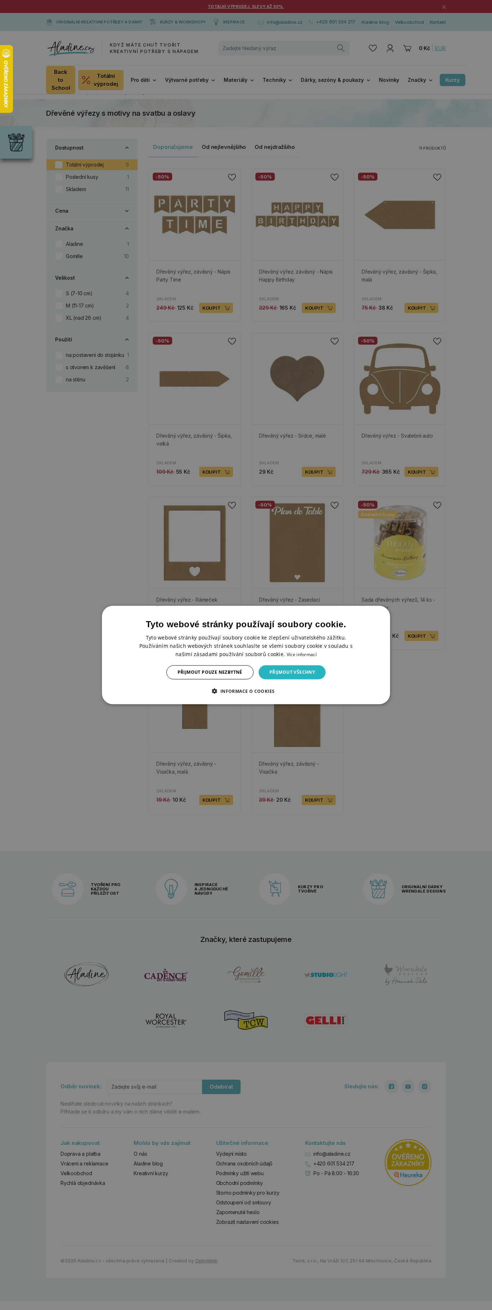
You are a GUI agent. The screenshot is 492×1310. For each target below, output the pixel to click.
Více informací (302, 654)
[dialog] (246, 655)
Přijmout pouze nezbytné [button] (210, 672)
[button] (245, 690)
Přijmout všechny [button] (292, 672)
